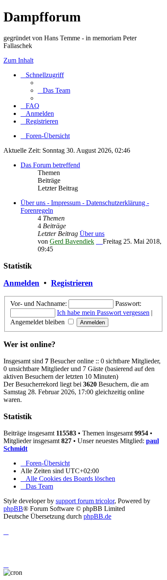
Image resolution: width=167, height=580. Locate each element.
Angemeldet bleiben (38, 322)
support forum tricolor (85, 500)
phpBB (13, 508)
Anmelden (21, 282)
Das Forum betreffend (50, 165)
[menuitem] (54, 90)
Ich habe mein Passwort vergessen (103, 312)
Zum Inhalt (18, 60)
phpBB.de (97, 516)
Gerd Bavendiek (72, 241)
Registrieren (72, 282)
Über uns (92, 233)
